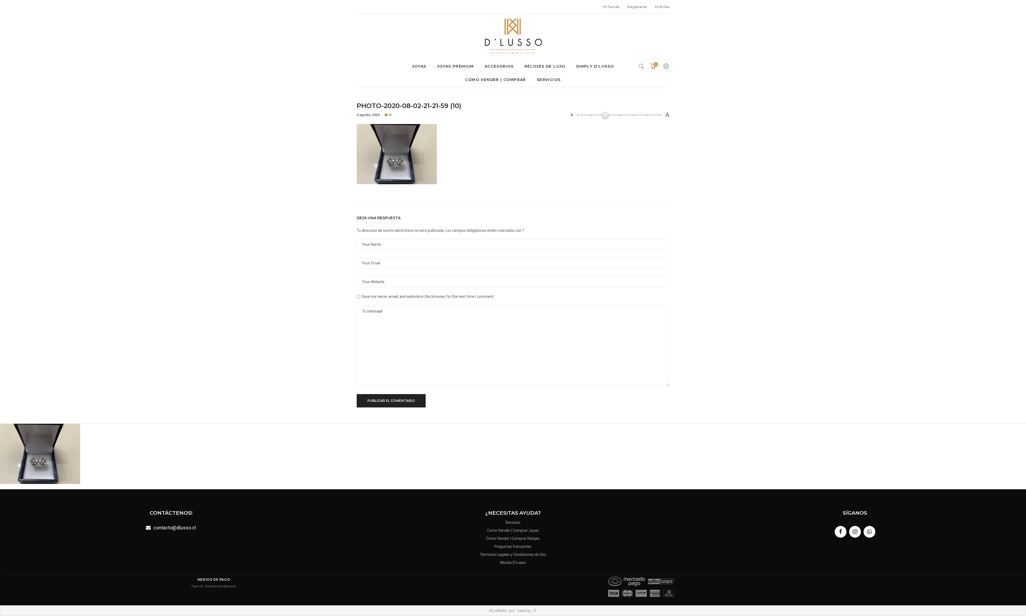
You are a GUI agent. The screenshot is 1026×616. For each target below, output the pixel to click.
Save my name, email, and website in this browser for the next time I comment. (428, 296)
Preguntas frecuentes (512, 546)
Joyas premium (455, 66)
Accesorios (499, 66)
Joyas (419, 66)
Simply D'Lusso (595, 66)
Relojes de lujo (544, 66)
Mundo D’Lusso (513, 562)
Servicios (549, 79)
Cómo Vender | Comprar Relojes (513, 538)
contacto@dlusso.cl (174, 527)
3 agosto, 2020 (368, 115)
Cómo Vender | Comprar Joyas (513, 530)
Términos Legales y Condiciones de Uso (513, 554)
